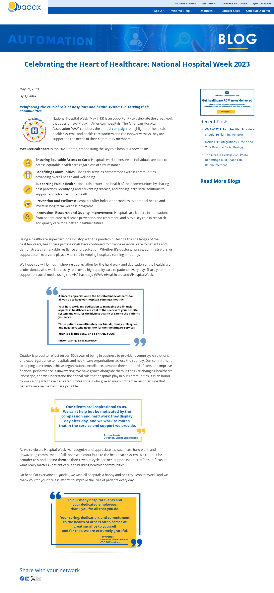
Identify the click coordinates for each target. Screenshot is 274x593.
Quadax (30, 96)
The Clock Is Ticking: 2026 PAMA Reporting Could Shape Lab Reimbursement (226, 160)
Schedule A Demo (258, 11)
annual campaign (114, 128)
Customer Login (185, 3)
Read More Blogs (220, 181)
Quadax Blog (262, 3)
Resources (206, 11)
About (158, 11)
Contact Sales (230, 11)
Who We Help (180, 11)
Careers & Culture (234, 3)
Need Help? (209, 3)
